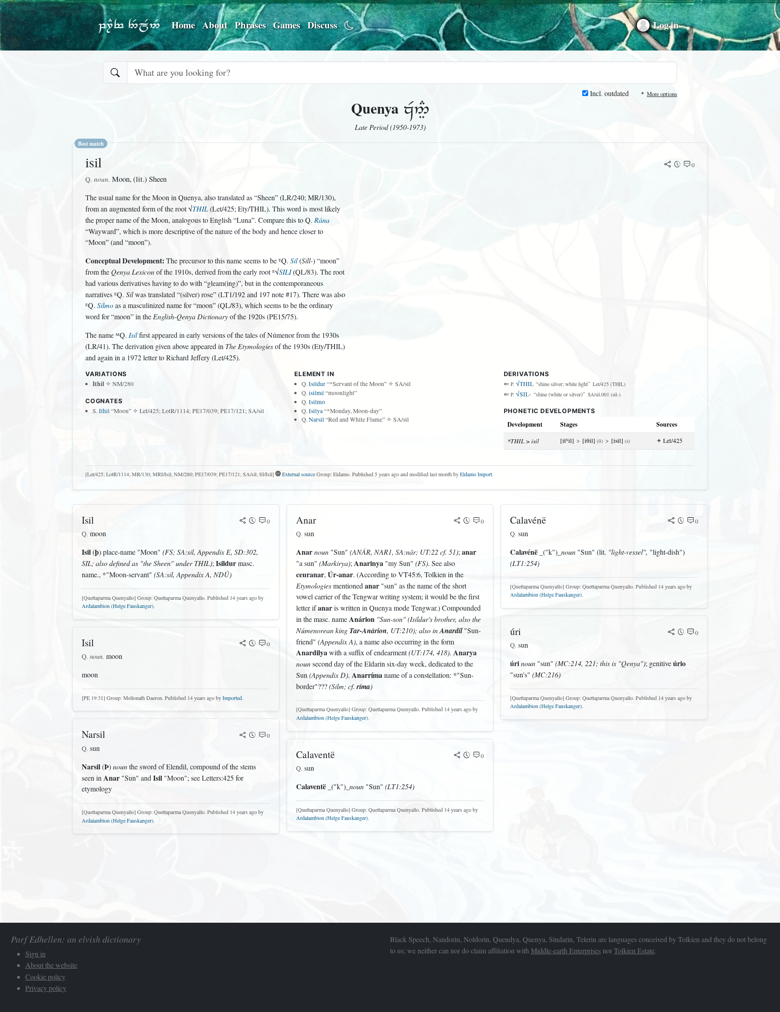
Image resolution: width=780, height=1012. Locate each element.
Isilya (316, 411)
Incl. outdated (608, 93)
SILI (285, 271)
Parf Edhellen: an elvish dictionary (129, 25)
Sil (293, 260)
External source (298, 474)
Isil (133, 335)
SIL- (523, 394)
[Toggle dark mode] (349, 25)
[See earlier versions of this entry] (677, 165)
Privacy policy (45, 988)
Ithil (104, 411)
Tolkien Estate (634, 950)
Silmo (105, 305)
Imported (232, 697)
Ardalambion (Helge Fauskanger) (117, 605)
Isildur (317, 384)
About (215, 25)
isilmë (316, 393)
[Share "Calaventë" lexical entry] (457, 756)
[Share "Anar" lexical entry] (457, 521)
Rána (322, 220)
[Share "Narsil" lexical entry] (243, 735)
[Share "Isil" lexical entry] (243, 521)
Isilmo (317, 402)
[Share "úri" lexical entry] (671, 633)
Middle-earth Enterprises (566, 950)
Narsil (316, 419)
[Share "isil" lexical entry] (667, 165)
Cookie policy (45, 976)
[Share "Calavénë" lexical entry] (671, 521)
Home (183, 25)
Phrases (250, 25)
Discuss (322, 25)
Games (286, 25)
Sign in (35, 953)
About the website (51, 965)
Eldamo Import (476, 474)
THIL (200, 208)
